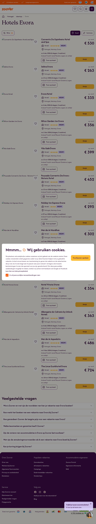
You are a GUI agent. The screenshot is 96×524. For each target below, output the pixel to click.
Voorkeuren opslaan (81, 258)
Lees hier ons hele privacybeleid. (17, 271)
